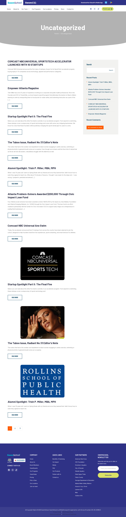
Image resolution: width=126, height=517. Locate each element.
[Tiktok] (98, 8)
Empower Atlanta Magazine (23, 88)
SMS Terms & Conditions (69, 514)
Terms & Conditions (55, 514)
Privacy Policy (57, 512)
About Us (16, 9)
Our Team (25, 9)
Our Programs (36, 9)
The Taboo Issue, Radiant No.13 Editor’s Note (33, 142)
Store (62, 9)
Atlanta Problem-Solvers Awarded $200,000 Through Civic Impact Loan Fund (41, 195)
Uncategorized (66, 33)
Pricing (56, 9)
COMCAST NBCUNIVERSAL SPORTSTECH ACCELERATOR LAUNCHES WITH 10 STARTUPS (39, 63)
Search (89, 64)
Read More (15, 78)
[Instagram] (94, 8)
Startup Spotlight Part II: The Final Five (30, 116)
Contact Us (70, 9)
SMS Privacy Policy (67, 512)
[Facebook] (90, 8)
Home (9, 9)
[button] (25, 9)
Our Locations (47, 9)
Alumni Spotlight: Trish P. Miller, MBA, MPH (32, 168)
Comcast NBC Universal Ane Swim (27, 225)
